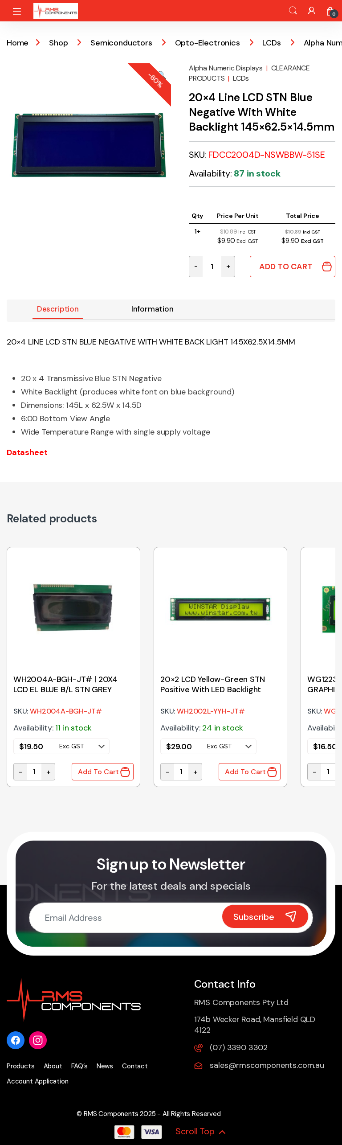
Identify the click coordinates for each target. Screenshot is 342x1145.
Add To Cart (286, 266)
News (105, 1066)
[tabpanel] (73, 667)
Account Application (38, 1081)
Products (21, 1066)
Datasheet (27, 452)
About (53, 1066)
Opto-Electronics (207, 42)
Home (17, 42)
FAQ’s (79, 1066)
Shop (58, 42)
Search (293, 11)
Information (152, 309)
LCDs (271, 42)
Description (58, 309)
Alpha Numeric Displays (226, 68)
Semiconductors (121, 42)
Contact (135, 1066)
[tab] (58, 310)
